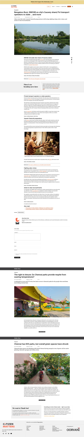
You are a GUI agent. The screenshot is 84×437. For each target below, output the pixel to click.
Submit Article (63, 6)
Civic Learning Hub (42, 429)
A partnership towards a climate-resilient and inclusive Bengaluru (39, 209)
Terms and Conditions (55, 428)
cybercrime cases (27, 175)
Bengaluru (16, 10)
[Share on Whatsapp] (71, 61)
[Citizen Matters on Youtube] (11, 433)
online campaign (43, 171)
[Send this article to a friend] (71, 57)
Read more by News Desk (26, 222)
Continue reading (42, 331)
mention (30, 99)
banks (50, 159)
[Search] (72, 6)
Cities (48, 6)
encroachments (35, 190)
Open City (40, 430)
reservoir (42, 59)
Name (15, 242)
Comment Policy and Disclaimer (57, 430)
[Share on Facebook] (71, 62)
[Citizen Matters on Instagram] (3, 433)
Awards (28, 429)
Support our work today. (25, 415)
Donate (69, 6)
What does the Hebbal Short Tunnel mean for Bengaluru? (42, 3)
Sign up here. (40, 422)
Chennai (16, 272)
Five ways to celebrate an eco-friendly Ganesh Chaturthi (40, 164)
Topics (53, 6)
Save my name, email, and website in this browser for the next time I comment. (26, 254)
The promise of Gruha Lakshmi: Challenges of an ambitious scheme (39, 207)
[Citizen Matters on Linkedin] (8, 433)
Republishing (54, 429)
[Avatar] (17, 221)
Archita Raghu (18, 279)
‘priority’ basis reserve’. (33, 64)
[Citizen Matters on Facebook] (6, 433)
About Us (28, 427)
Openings (28, 430)
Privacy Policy (54, 427)
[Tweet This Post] (71, 59)
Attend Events (41, 428)
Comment (16, 232)
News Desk (17, 17)
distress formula (27, 72)
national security (50, 179)
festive (28, 120)
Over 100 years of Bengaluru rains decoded (37, 78)
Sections (58, 6)
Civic (39, 17)
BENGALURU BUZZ (21, 212)
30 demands (29, 111)
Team (27, 428)
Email (15, 246)
